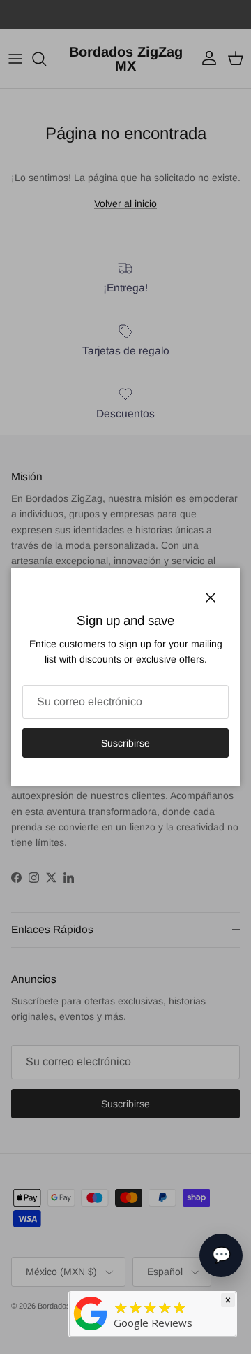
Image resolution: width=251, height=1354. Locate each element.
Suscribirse (125, 743)
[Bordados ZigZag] (90, 1312)
